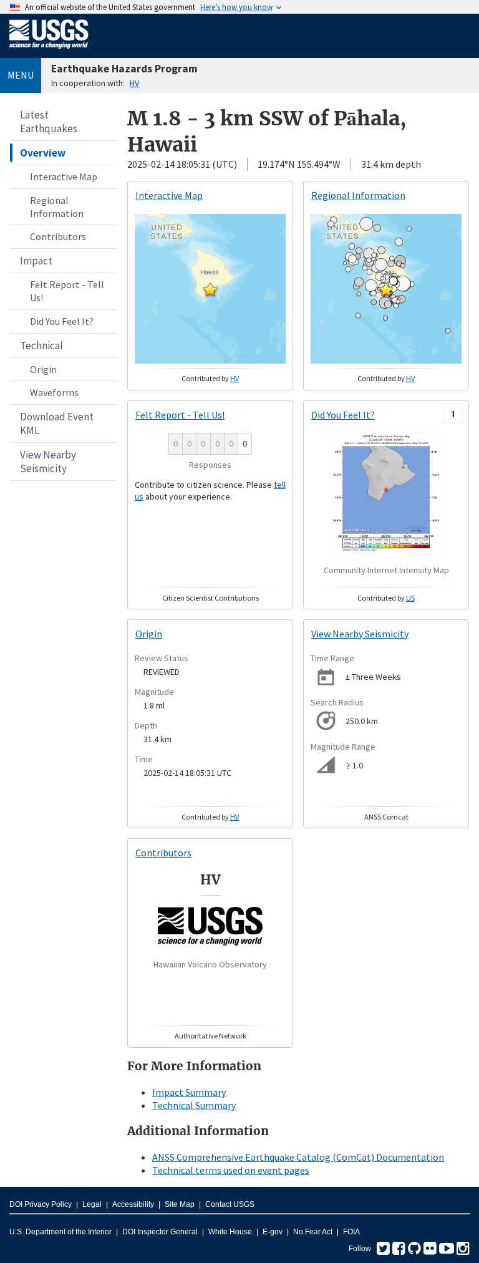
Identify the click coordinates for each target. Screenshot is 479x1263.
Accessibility (133, 1204)
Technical (41, 345)
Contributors (58, 236)
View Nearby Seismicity (48, 461)
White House (230, 1231)
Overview (42, 153)
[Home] (49, 51)
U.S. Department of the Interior (60, 1231)
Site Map (180, 1204)
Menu (20, 75)
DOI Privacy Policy (40, 1204)
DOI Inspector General (160, 1231)
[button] (210, 289)
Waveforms (54, 392)
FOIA (351, 1231)
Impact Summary (189, 1092)
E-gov (273, 1231)
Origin (43, 369)
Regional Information (57, 207)
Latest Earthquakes (48, 121)
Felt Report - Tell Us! (67, 291)
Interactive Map (63, 176)
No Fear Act (312, 1231)
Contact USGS (229, 1204)
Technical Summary (194, 1105)
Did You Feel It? (62, 321)
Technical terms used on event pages (230, 1170)
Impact (36, 261)
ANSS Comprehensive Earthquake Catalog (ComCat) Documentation (298, 1157)
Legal (92, 1204)
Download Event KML (57, 423)
